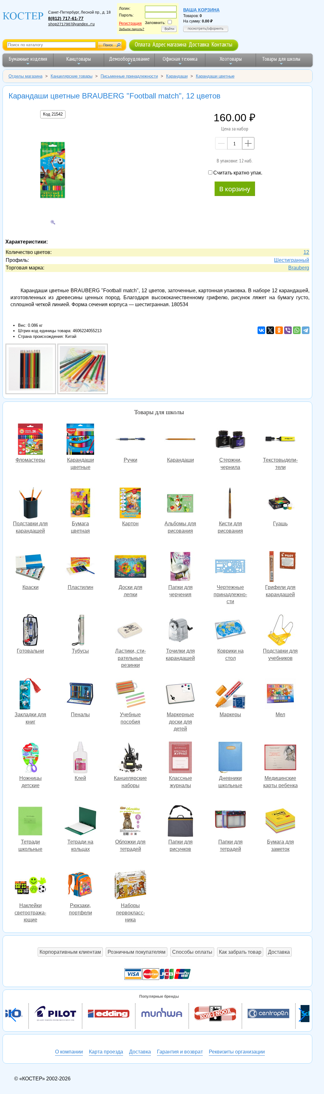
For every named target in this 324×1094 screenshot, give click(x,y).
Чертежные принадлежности (230, 567)
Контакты (221, 44)
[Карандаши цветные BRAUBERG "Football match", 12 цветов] (52, 171)
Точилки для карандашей (180, 631)
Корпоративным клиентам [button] (70, 952)
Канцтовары (78, 58)
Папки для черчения (180, 567)
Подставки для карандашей (30, 503)
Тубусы (80, 631)
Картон (130, 503)
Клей (80, 758)
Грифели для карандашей (280, 567)
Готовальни (30, 631)
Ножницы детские (30, 758)
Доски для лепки (130, 567)
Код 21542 (53, 114)
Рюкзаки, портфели (80, 885)
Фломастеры (30, 440)
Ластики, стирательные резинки (130, 631)
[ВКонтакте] (261, 330)
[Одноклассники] (279, 330)
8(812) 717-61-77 (66, 18)
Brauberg (298, 267)
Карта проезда (106, 1051)
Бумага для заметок (280, 821)
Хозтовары (231, 58)
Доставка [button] (279, 952)
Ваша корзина (201, 9)
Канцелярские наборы (130, 758)
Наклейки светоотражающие (30, 885)
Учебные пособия (130, 694)
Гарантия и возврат (180, 1051)
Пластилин (80, 567)
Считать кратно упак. (237, 172)
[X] (270, 330)
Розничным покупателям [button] (136, 952)
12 (306, 252)
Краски (30, 567)
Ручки (130, 440)
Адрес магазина (169, 44)
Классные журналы (180, 758)
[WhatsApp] (297, 330)
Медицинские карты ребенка (280, 758)
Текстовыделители (280, 440)
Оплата (142, 44)
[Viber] (288, 330)
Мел (280, 694)
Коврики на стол (230, 631)
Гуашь (280, 503)
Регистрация (130, 23)
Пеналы (80, 694)
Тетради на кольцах (80, 821)
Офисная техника (180, 58)
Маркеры (230, 694)
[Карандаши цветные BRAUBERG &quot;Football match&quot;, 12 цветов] (31, 392)
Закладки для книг (30, 694)
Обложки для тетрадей (130, 821)
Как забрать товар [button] (240, 952)
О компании (69, 1051)
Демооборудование (129, 58)
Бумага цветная (80, 503)
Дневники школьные (230, 758)
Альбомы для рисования (180, 503)
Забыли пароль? (131, 29)
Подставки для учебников (280, 631)
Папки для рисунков (180, 821)
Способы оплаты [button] (192, 952)
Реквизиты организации (237, 1051)
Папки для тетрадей (230, 821)
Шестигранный (291, 260)
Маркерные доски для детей (180, 694)
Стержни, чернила (230, 440)
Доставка (199, 44)
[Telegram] (305, 330)
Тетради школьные (30, 821)
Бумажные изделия (28, 58)
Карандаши (180, 440)
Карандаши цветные (80, 440)
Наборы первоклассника (130, 885)
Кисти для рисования (230, 503)
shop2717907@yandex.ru (71, 24)
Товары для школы (281, 58)
